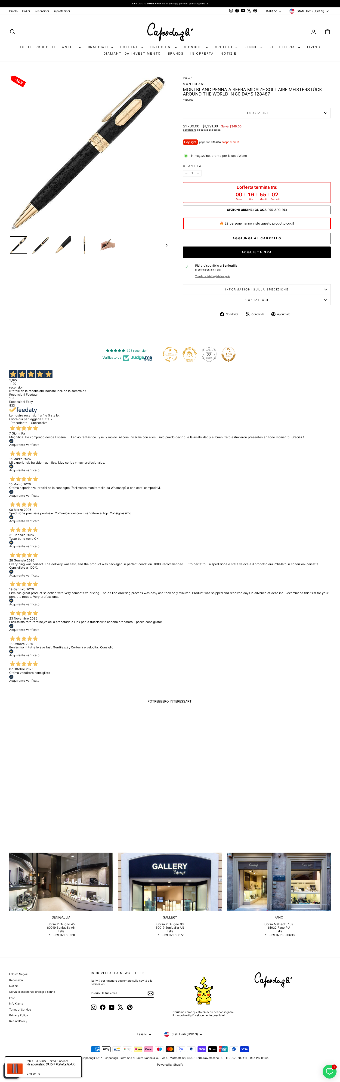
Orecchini (161, 47)
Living (314, 47)
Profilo (13, 11)
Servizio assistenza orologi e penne (32, 991)
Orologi (224, 47)
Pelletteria (283, 47)
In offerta (202, 53)
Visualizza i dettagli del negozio (212, 276)
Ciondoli (194, 47)
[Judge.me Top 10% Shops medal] (228, 354)
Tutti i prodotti (37, 47)
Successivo (39, 423)
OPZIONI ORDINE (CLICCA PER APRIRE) (257, 210)
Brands (176, 53)
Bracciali (99, 47)
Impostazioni (61, 11)
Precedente (19, 423)
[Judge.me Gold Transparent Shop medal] (170, 354)
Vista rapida (47, 786)
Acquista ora (256, 252)
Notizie (228, 53)
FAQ (12, 997)
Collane (130, 47)
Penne (251, 47)
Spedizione (189, 129)
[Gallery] (170, 882)
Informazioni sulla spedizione (257, 289)
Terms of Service (20, 1009)
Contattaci (257, 300)
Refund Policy (18, 1021)
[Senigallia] (61, 882)
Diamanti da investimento (132, 53)
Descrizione (256, 113)
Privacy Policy (18, 1015)
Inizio (186, 78)
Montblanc (194, 84)
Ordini (26, 11)
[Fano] (279, 882)
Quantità (192, 166)
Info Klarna (16, 1003)
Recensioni (41, 11)
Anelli (69, 47)
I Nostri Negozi (18, 974)
